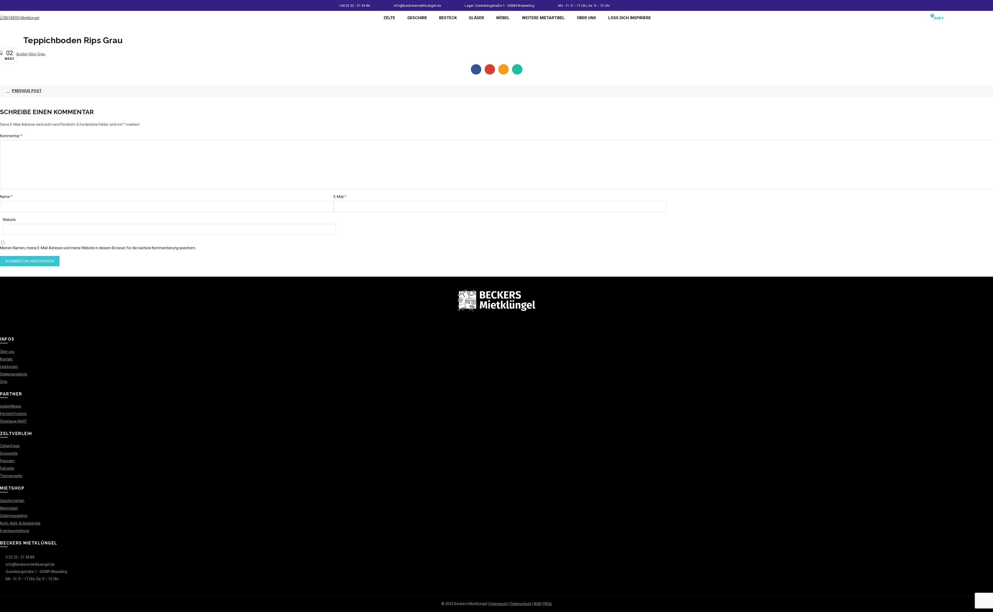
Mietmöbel (9, 508)
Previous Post (27, 91)
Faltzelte (7, 468)
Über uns (7, 352)
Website (9, 220)
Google (490, 69)
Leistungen (9, 367)
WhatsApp (517, 69)
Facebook (476, 69)
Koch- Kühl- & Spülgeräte (20, 523)
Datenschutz (520, 604)
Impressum (499, 604)
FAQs (547, 604)
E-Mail (340, 196)
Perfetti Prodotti (13, 414)
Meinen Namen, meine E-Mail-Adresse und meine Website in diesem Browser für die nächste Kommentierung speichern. (98, 248)
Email (503, 69)
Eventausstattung (14, 531)
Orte (3, 382)
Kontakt (6, 359)
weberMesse (10, 406)
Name (6, 196)
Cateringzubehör (14, 516)
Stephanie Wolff (13, 421)
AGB (537, 604)
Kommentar (11, 135)
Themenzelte (11, 476)
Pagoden (7, 461)
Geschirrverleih (12, 501)
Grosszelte (9, 453)
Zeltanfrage (10, 446)
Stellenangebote (13, 374)
